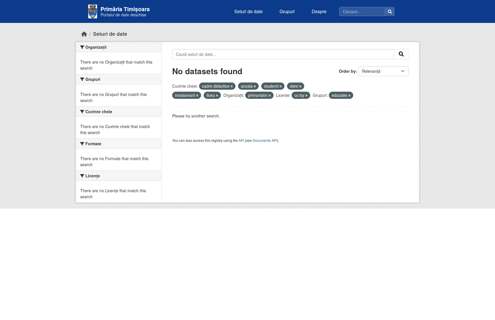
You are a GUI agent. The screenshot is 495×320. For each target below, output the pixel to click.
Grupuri (287, 11)
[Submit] (401, 54)
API (241, 140)
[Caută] (390, 11)
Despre (319, 11)
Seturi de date (248, 11)
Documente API (265, 140)
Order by (347, 71)
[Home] (84, 33)
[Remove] (232, 86)
